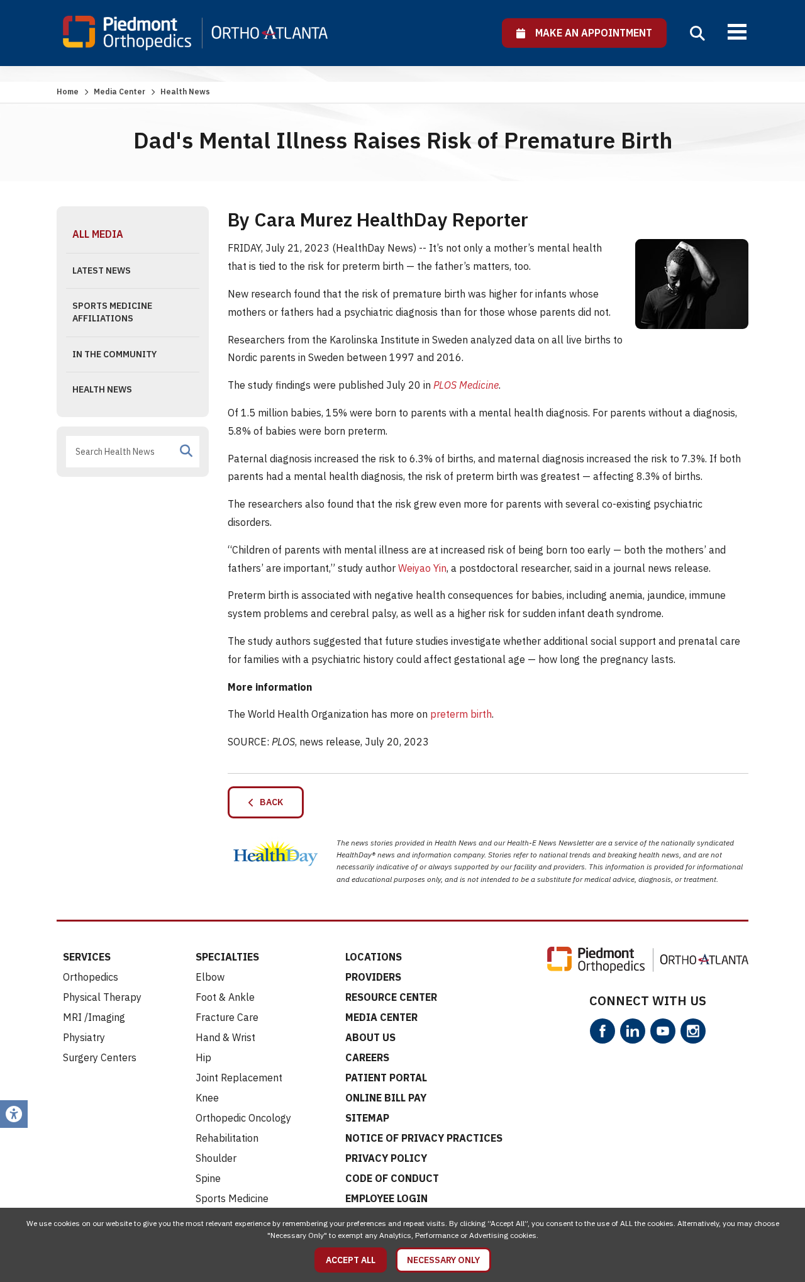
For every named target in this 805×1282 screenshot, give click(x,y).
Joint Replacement (239, 1077)
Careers (367, 1057)
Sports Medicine (232, 1198)
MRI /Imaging (94, 1017)
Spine (208, 1178)
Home (68, 91)
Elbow (210, 977)
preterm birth (461, 714)
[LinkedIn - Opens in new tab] (632, 1031)
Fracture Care (227, 1017)
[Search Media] (186, 451)
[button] (697, 33)
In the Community (114, 354)
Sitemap (367, 1118)
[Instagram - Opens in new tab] (693, 1031)
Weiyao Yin (422, 568)
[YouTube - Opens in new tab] (662, 1031)
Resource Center (391, 997)
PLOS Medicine (466, 385)
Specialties (227, 956)
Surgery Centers (99, 1057)
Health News (102, 389)
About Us (370, 1037)
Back (268, 802)
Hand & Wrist (225, 1037)
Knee (207, 1097)
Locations (373, 956)
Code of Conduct (392, 1178)
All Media (97, 234)
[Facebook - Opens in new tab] (602, 1031)
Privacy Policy (386, 1158)
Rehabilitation (227, 1138)
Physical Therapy (102, 997)
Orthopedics (90, 977)
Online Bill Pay (385, 1097)
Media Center (119, 91)
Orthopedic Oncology (243, 1118)
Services (87, 956)
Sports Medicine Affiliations (112, 312)
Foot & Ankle (225, 997)
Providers (373, 977)
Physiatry (84, 1037)
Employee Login (386, 1198)
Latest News (101, 270)
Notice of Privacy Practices (423, 1138)
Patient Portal (386, 1077)
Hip (203, 1057)
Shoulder (216, 1158)
